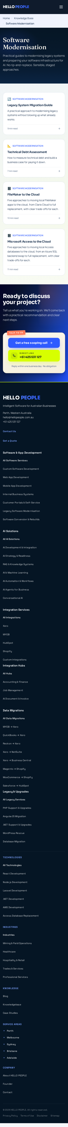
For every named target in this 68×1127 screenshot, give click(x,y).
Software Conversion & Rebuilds (21, 519)
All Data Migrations (14, 718)
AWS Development (13, 907)
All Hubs (7, 673)
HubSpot (8, 642)
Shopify (7, 651)
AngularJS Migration (14, 816)
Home (6, 18)
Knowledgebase (12, 1004)
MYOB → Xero (10, 726)
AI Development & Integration (20, 547)
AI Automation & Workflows (18, 581)
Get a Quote (10, 440)
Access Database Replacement (21, 915)
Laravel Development (15, 890)
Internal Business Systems (18, 494)
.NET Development (13, 898)
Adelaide (12, 1057)
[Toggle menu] (61, 7)
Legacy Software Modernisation (21, 511)
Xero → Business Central (17, 760)
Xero (5, 625)
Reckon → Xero (11, 743)
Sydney (11, 1044)
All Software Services (15, 460)
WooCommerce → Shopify (18, 777)
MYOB (6, 634)
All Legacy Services (14, 799)
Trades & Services (13, 968)
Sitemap (55, 1115)
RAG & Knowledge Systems (18, 564)
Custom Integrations (14, 659)
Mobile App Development (17, 485)
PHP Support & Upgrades (17, 807)
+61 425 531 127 (11, 421)
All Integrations (11, 617)
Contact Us (9, 431)
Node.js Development (15, 882)
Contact (7, 1092)
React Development (14, 873)
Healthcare (9, 951)
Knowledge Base (23, 18)
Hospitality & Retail (14, 960)
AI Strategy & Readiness (16, 555)
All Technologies (12, 865)
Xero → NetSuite (12, 751)
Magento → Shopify (14, 768)
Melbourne (13, 1037)
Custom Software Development (21, 468)
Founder (8, 1083)
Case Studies (10, 1012)
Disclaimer (42, 1115)
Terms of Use (27, 1115)
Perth (10, 1030)
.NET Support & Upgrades (17, 824)
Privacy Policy (10, 1115)
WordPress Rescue (13, 833)
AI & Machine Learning (15, 572)
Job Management (13, 690)
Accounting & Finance (15, 681)
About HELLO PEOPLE (15, 1075)
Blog (5, 996)
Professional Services (15, 977)
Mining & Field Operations (17, 943)
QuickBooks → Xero (14, 735)
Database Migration (14, 841)
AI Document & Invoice (16, 698)
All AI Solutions (11, 539)
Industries (9, 934)
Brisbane (12, 1051)
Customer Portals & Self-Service (21, 502)
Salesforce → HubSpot (16, 785)
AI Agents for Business (16, 589)
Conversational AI (13, 598)
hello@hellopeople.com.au (18, 417)
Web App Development (16, 477)
